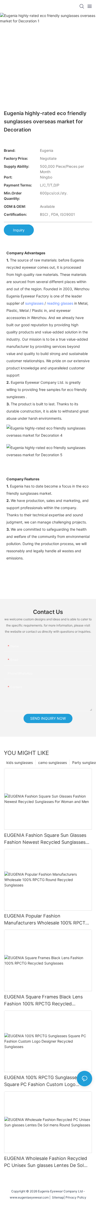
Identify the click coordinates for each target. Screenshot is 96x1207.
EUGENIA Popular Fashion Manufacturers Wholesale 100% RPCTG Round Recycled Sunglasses (46, 919)
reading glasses (60, 303)
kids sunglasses (19, 762)
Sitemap (57, 1197)
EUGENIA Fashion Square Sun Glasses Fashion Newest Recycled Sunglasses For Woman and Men (45, 839)
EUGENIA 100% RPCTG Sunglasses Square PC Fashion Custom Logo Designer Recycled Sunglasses (41, 1081)
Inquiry (19, 230)
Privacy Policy (76, 1197)
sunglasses (34, 303)
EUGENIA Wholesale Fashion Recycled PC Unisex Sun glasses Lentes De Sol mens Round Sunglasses (45, 1162)
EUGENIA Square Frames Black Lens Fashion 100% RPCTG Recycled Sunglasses (43, 1000)
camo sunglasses (52, 762)
